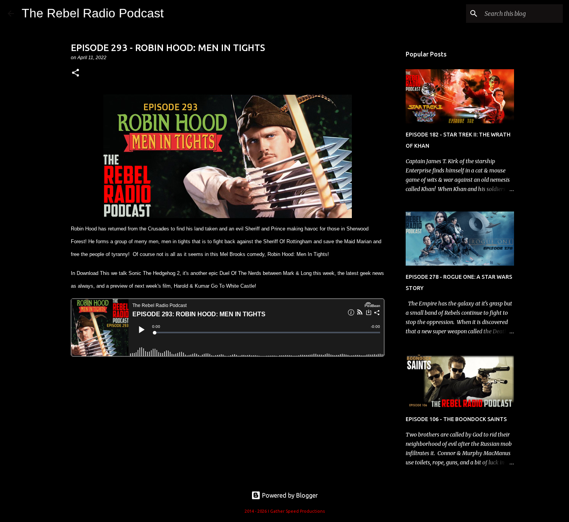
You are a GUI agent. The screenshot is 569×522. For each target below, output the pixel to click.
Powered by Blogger (289, 495)
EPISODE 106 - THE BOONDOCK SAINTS (456, 419)
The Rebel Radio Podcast (93, 13)
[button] (75, 73)
